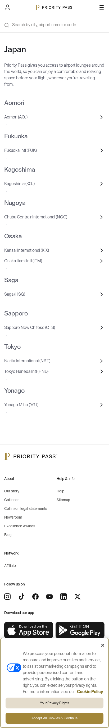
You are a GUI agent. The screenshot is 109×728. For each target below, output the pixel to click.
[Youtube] (49, 596)
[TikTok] (21, 596)
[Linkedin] (63, 596)
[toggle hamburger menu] (101, 7)
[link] (28, 630)
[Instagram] (7, 596)
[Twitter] (77, 596)
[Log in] (7, 7)
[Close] (102, 645)
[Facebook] (35, 596)
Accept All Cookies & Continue (54, 718)
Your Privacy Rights (54, 703)
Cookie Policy (90, 692)
